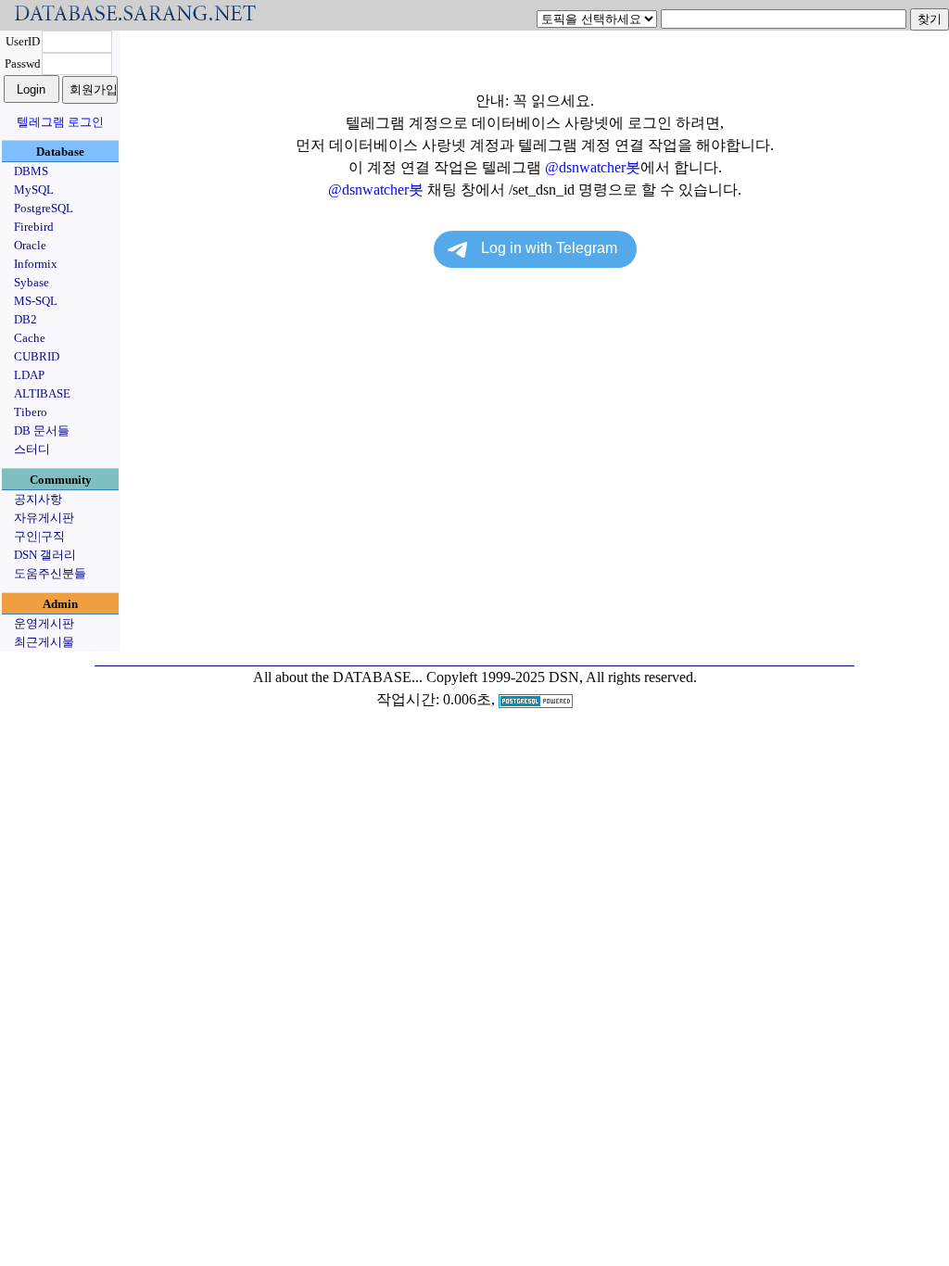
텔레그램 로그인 (60, 122)
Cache (29, 338)
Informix (35, 264)
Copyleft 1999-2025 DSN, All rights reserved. (561, 677)
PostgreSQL (43, 208)
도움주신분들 (50, 573)
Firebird (34, 227)
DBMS (31, 171)
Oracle (30, 245)
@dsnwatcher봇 (592, 167)
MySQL (34, 189)
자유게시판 (44, 518)
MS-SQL (35, 301)
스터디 (32, 449)
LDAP (29, 375)
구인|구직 (39, 536)
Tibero (30, 412)
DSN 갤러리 (45, 555)
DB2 (25, 319)
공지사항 (38, 499)
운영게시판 (44, 623)
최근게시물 (44, 642)
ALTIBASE (42, 393)
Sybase (31, 282)
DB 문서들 (42, 430)
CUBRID (36, 356)
